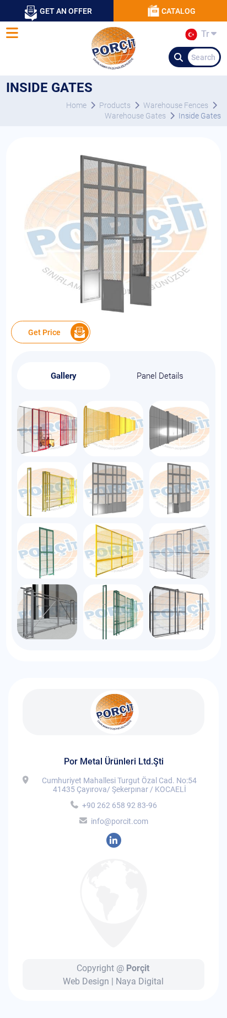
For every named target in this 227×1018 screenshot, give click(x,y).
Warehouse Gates (135, 115)
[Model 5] (113, 575)
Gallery (64, 376)
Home (76, 105)
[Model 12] (47, 453)
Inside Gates (200, 115)
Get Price (44, 332)
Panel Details (160, 376)
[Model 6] (47, 575)
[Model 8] (113, 514)
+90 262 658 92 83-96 (119, 805)
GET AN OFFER (66, 11)
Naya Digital (140, 981)
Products (115, 105)
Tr (203, 36)
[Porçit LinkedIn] (113, 840)
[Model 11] (113, 453)
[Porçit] (11, 33)
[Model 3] (47, 636)
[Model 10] (179, 453)
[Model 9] (47, 514)
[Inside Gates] (113, 313)
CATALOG (178, 11)
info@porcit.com (119, 821)
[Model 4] (179, 575)
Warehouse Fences (175, 105)
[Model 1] (179, 636)
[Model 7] (179, 514)
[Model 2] (113, 636)
